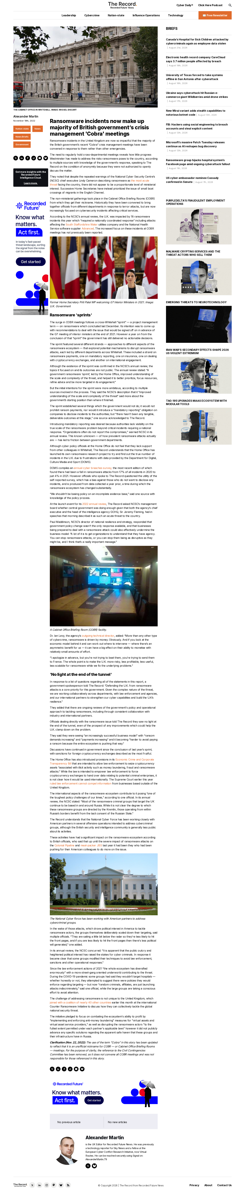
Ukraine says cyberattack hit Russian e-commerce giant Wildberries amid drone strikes (197, 96)
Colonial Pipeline (64, 845)
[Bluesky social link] (61, 1185)
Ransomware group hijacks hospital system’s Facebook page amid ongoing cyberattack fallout (198, 164)
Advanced (88, 228)
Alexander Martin (25, 116)
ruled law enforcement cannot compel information (80, 783)
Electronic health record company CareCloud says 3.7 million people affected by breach (195, 61)
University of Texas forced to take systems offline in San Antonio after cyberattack (194, 79)
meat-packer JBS (91, 845)
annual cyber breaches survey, (93, 468)
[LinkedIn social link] (39, 1185)
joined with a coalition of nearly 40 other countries (80, 1002)
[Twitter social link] (32, 1185)
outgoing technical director (98, 635)
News (37, 128)
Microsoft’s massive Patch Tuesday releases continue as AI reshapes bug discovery (195, 146)
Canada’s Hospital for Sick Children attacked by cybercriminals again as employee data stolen (197, 43)
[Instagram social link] (47, 1185)
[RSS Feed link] (68, 1185)
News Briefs (22, 136)
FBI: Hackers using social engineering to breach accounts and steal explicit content (197, 128)
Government (22, 144)
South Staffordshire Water (82, 224)
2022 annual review (94, 504)
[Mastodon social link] (54, 1185)
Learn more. (31, 183)
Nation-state (22, 128)
